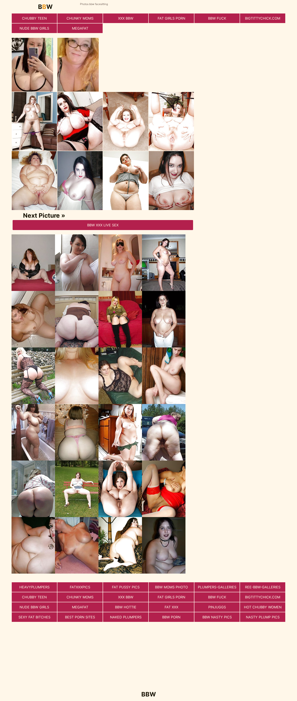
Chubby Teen (34, 18)
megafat (80, 28)
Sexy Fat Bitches (34, 617)
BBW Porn (171, 617)
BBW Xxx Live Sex (102, 225)
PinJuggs (217, 607)
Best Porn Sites (80, 617)
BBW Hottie (125, 607)
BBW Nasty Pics (217, 617)
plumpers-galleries (217, 587)
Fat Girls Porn (171, 18)
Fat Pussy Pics (126, 587)
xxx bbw (125, 18)
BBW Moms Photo (171, 587)
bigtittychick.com (262, 18)
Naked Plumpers (126, 617)
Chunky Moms (80, 18)
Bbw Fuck (217, 18)
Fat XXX (171, 607)
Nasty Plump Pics (263, 617)
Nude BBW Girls (34, 28)
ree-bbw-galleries (262, 587)
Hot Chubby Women (263, 607)
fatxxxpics (80, 587)
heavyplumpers (34, 587)
